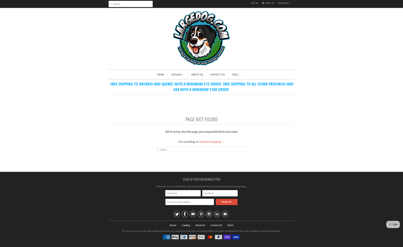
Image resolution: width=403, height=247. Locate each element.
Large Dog (136, 231)
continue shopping (210, 141)
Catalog (176, 74)
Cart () (269, 3)
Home (160, 74)
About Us (197, 74)
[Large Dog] (201, 38)
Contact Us (217, 74)
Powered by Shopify (270, 231)
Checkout (283, 3)
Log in (254, 3)
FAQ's (235, 74)
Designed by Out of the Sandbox (242, 231)
